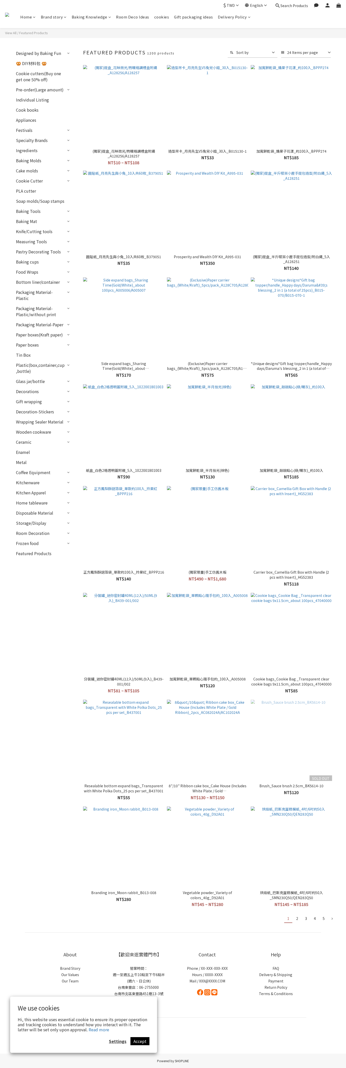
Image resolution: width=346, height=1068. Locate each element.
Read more (99, 1029)
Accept (139, 1041)
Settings (117, 1041)
